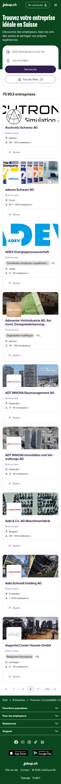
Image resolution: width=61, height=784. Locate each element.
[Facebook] (16, 742)
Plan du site (11, 769)
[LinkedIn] (42, 742)
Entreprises (19, 699)
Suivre (16, 152)
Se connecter (35, 4)
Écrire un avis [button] (11, 133)
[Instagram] (29, 742)
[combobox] (30, 52)
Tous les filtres (32, 79)
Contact (24, 769)
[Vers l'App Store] (18, 753)
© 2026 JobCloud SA (44, 769)
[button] (30, 129)
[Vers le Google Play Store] (42, 753)
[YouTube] (23, 742)
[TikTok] (36, 742)
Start (5, 699)
